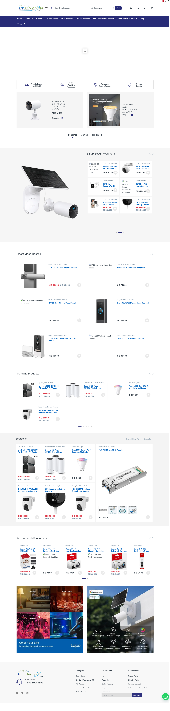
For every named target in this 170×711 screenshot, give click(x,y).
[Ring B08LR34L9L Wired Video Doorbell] (102, 311)
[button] (116, 232)
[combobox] (70, 8)
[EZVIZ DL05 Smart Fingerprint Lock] (34, 276)
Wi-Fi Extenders (83, 19)
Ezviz (105, 163)
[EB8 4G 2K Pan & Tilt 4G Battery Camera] (128, 168)
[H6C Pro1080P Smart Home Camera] (128, 185)
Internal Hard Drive (133, 439)
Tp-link (41, 383)
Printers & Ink (24, 546)
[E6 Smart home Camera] (95, 185)
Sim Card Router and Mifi (85, 680)
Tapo (65, 335)
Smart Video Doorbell (60, 264)
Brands (39, 19)
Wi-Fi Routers (48, 383)
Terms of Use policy (135, 684)
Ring (118, 300)
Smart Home (52, 19)
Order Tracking (107, 684)
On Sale (84, 135)
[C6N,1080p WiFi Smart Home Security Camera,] (95, 168)
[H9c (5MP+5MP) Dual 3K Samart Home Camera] (28, 414)
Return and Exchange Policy (138, 688)
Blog (142, 19)
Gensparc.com (22, 701)
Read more (115, 173)
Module (101, 447)
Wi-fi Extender (81, 692)
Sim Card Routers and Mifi (103, 19)
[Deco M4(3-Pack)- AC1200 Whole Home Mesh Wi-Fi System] (73, 390)
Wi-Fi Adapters (67, 19)
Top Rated (97, 135)
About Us (29, 19)
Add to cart (115, 190)
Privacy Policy (133, 676)
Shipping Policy (133, 680)
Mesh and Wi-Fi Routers (127, 19)
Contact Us (22, 24)
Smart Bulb (132, 383)
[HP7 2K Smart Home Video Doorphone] (34, 311)
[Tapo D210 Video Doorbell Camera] (102, 347)
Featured (72, 135)
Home (19, 19)
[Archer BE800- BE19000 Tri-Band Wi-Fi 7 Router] (28, 390)
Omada (106, 447)
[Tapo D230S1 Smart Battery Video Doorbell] (34, 347)
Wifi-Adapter (80, 684)
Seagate (147, 439)
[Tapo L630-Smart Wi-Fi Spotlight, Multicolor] (119, 390)
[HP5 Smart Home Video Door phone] (102, 276)
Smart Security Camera (110, 164)
